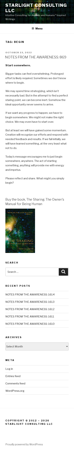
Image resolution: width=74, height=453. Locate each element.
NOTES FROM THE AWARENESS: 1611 (29, 316)
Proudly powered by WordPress (24, 444)
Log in (9, 368)
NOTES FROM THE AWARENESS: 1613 (29, 301)
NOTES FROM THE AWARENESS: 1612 (29, 309)
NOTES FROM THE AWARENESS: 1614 (30, 294)
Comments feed (15, 383)
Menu (39, 28)
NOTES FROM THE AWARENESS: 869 (35, 57)
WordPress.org (14, 390)
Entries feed (12, 376)
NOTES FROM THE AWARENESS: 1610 (30, 323)
